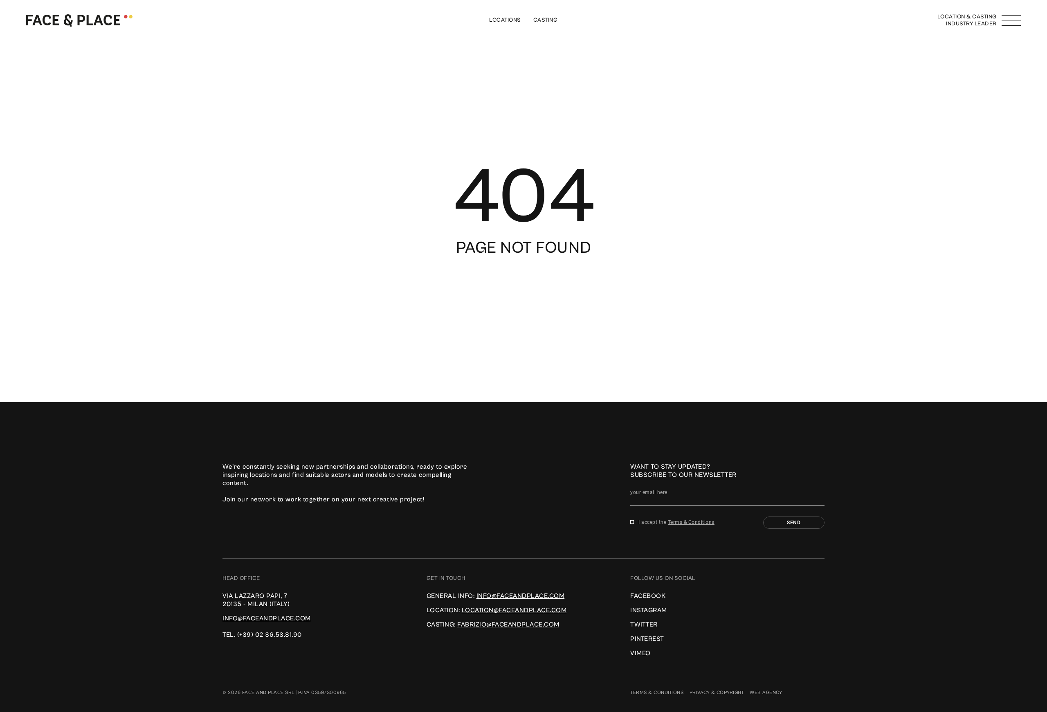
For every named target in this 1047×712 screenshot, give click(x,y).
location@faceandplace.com (514, 610)
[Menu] (1011, 20)
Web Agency (766, 692)
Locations (505, 20)
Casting (545, 20)
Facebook (647, 596)
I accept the (676, 522)
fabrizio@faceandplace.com (508, 624)
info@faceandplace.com (266, 618)
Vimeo (640, 653)
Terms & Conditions (691, 522)
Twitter (644, 624)
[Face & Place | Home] (79, 20)
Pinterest (647, 638)
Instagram (648, 610)
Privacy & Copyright (717, 692)
